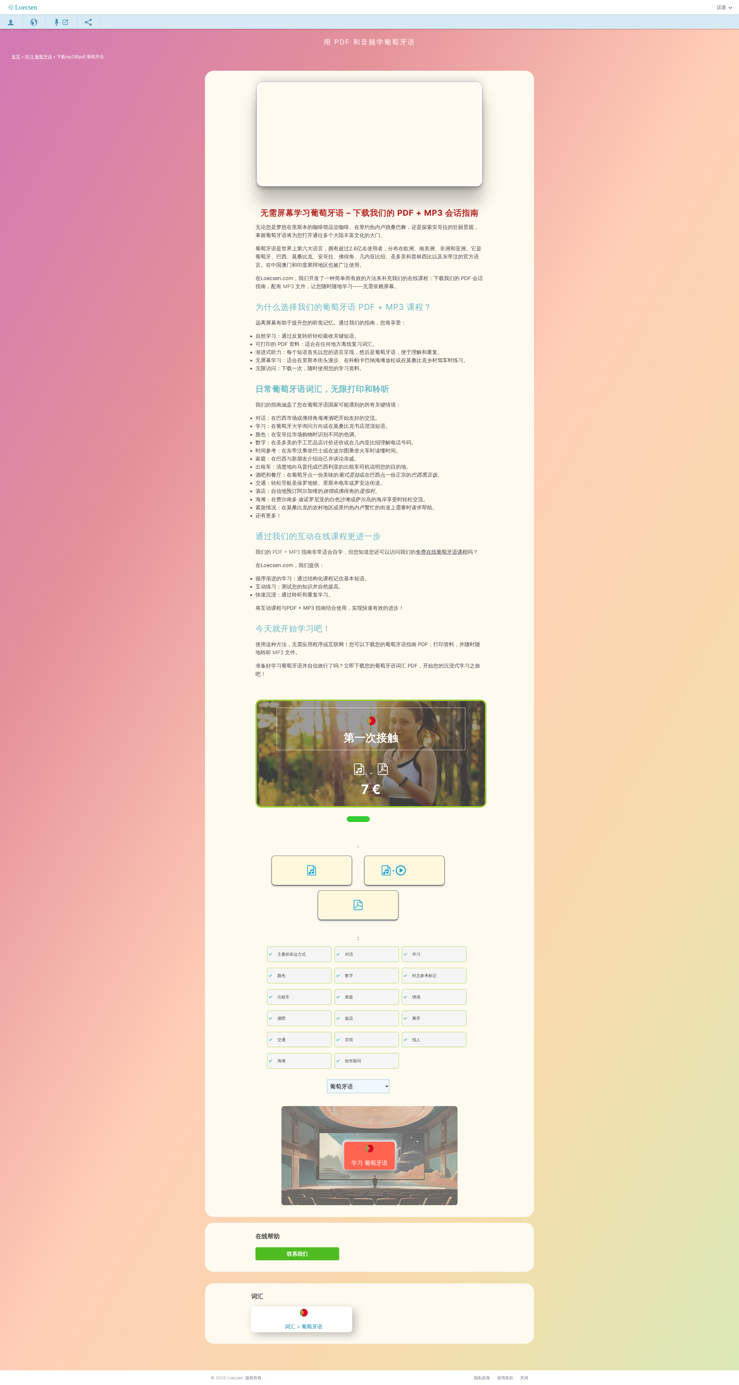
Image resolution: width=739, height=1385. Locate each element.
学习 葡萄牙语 (369, 1163)
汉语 (721, 7)
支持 (524, 1377)
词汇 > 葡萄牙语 (303, 1327)
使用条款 (505, 1377)
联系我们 (297, 1254)
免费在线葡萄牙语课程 (442, 552)
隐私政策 (482, 1377)
